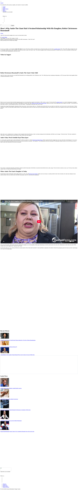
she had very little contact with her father (39, 103)
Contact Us (5, 484)
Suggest (1, 2)
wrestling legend (57, 48)
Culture (1, 33)
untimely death (59, 102)
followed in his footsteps (33, 173)
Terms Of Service (6, 487)
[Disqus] (39, 264)
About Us (4, 483)
